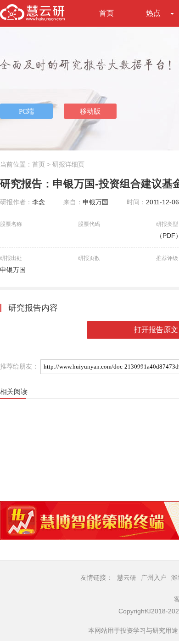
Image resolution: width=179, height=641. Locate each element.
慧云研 (126, 577)
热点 (153, 13)
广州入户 (154, 577)
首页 (106, 13)
